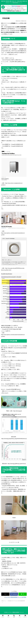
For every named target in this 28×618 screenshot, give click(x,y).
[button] (25, 357)
